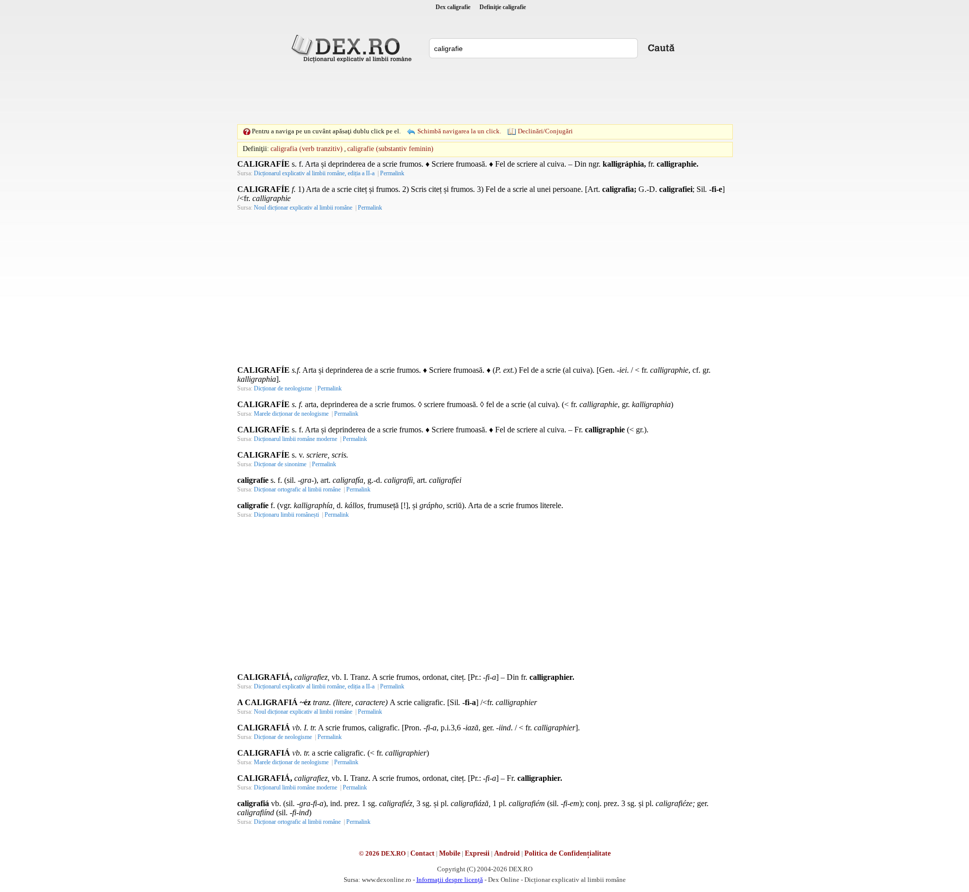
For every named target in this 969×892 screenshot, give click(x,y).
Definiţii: (256, 149)
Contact (422, 853)
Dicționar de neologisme (283, 388)
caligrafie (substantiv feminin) (390, 149)
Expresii (477, 853)
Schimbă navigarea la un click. (459, 131)
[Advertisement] (484, 93)
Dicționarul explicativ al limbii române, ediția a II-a (314, 173)
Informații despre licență (449, 879)
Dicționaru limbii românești (286, 514)
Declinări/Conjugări (545, 131)
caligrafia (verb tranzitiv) (307, 149)
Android (507, 853)
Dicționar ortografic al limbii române (297, 489)
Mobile (449, 853)
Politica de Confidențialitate (567, 853)
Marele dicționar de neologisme (291, 413)
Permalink (392, 173)
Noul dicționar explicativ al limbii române (303, 207)
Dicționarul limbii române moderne (295, 438)
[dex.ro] (353, 48)
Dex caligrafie (453, 7)
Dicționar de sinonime (280, 464)
